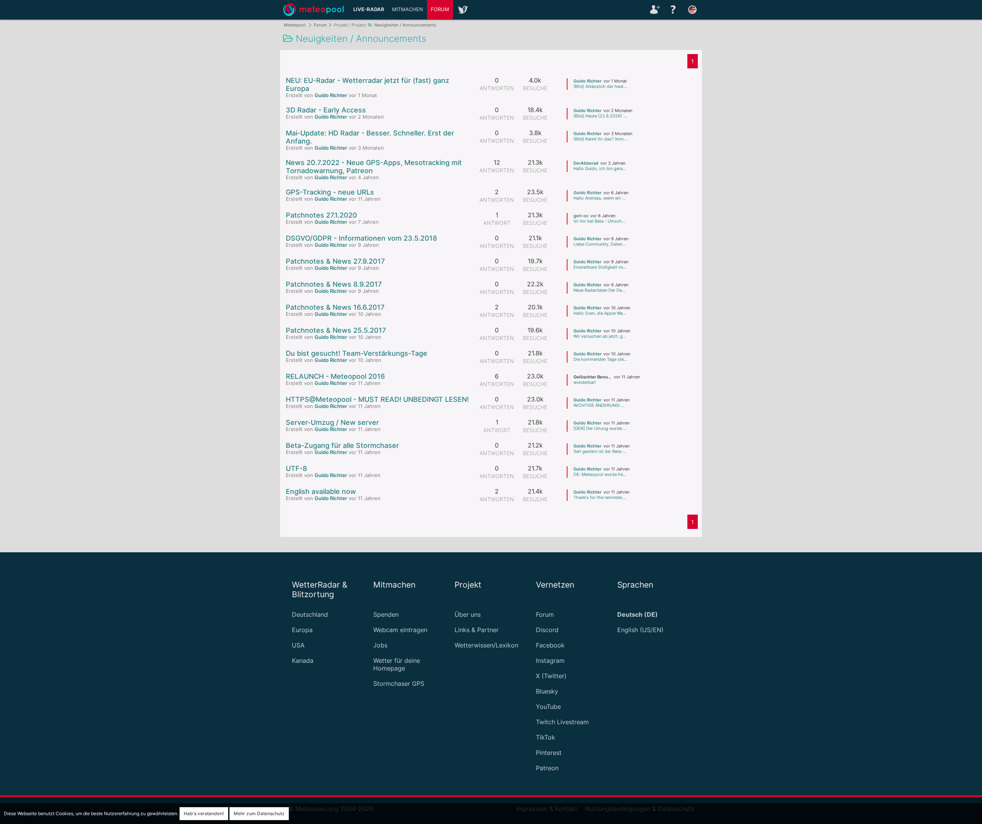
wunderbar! (584, 382)
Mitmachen (407, 9)
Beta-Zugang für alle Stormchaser (342, 445)
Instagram (550, 660)
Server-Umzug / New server (332, 422)
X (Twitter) (551, 676)
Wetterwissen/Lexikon (486, 645)
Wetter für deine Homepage (396, 664)
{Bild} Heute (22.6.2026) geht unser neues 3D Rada (600, 116)
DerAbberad (585, 163)
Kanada (302, 660)
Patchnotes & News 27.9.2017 (335, 261)
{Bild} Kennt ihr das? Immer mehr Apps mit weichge (600, 139)
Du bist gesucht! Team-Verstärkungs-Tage (356, 353)
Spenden (386, 614)
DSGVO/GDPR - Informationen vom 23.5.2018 (361, 238)
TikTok (545, 737)
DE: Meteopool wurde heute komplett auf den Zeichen (600, 474)
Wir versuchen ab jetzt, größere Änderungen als (600, 336)
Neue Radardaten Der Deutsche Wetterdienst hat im (600, 290)
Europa (302, 630)
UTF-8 (296, 468)
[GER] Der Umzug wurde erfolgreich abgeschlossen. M (600, 428)
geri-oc (580, 215)
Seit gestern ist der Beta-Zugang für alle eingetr (600, 451)
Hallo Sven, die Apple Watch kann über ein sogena (600, 313)
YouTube (548, 706)
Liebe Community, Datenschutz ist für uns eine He (600, 244)
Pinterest (549, 752)
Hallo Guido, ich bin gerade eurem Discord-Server (600, 168)
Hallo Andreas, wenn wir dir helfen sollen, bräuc (600, 198)
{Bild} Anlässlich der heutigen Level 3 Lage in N (600, 86)
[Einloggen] (654, 9)
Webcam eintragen (400, 630)
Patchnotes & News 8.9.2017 (334, 284)
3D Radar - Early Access (326, 110)
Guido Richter (331, 95)
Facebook (550, 645)
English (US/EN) (640, 630)
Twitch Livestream (562, 722)
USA (298, 645)
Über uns (468, 614)
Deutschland (310, 614)
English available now (321, 491)
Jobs (380, 645)
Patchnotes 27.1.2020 (321, 215)
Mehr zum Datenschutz (259, 813)
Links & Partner (477, 630)
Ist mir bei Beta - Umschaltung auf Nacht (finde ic (600, 221)
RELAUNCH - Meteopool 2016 (335, 376)
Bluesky (547, 691)
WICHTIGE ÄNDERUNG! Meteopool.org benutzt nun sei (600, 405)
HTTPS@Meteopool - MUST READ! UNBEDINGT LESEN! (377, 399)
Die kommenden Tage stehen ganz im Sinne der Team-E (600, 359)
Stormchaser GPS (398, 683)
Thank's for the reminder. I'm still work (600, 497)
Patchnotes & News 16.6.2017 (335, 307)
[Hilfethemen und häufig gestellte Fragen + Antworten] (673, 9)
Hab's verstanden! (204, 813)
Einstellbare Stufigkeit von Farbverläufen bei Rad (600, 267)
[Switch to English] (692, 9)
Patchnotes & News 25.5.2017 (336, 330)
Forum (440, 9)
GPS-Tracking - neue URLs (330, 192)
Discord (547, 630)
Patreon (547, 768)
